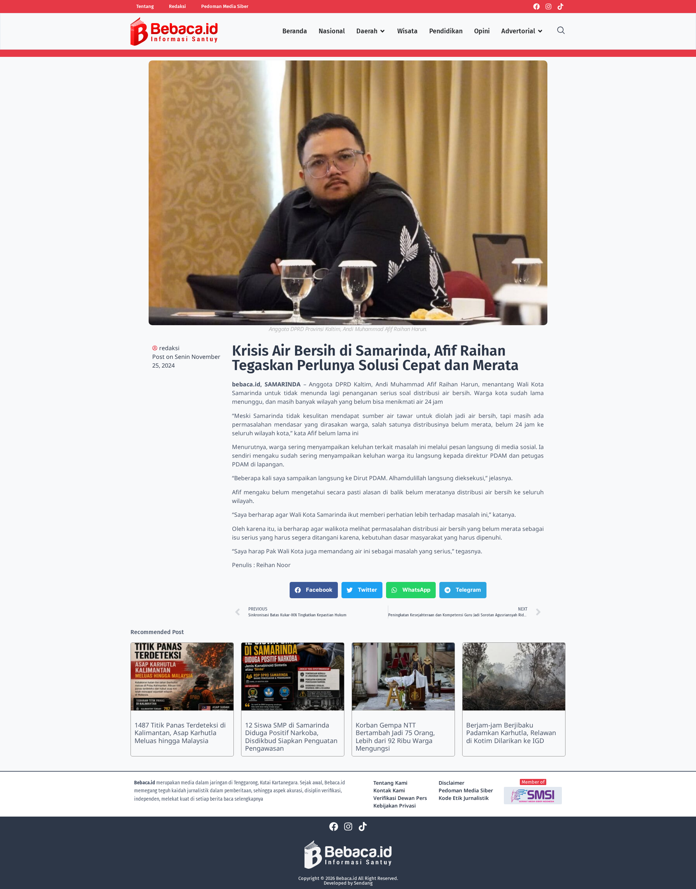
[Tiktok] (560, 6)
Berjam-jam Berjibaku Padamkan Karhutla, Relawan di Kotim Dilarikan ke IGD (511, 733)
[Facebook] (536, 6)
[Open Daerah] (382, 31)
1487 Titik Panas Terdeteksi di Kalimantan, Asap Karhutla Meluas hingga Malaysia (180, 733)
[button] (314, 590)
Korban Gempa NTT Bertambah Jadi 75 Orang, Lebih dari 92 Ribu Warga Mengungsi (395, 737)
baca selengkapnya (243, 799)
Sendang (363, 883)
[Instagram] (548, 6)
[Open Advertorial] (540, 31)
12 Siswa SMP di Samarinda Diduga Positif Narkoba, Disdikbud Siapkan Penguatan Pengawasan (291, 737)
